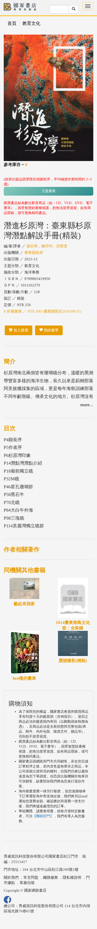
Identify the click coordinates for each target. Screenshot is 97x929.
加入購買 (20, 330)
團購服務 (50, 877)
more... (86, 404)
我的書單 (51, 330)
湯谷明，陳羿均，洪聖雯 (46, 246)
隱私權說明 (72, 877)
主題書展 (48, 191)
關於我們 (11, 877)
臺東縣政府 (33, 253)
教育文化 (31, 23)
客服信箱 (27, 883)
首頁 (11, 23)
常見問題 (30, 877)
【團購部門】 (43, 816)
